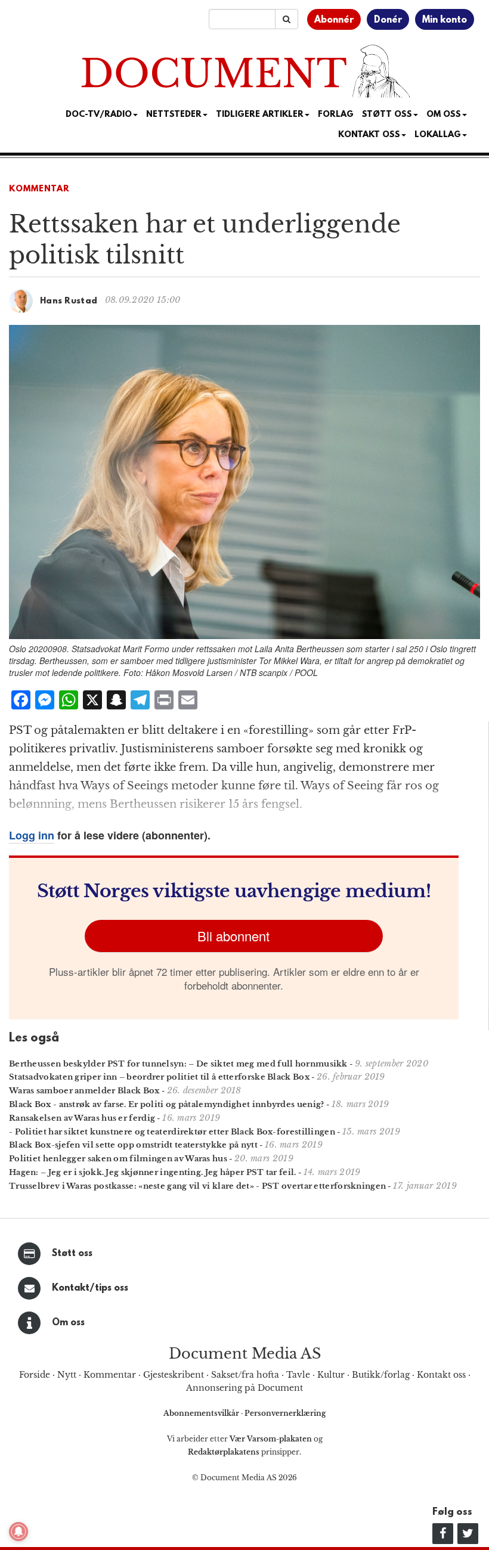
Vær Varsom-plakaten (271, 1438)
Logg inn (31, 835)
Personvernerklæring (285, 1413)
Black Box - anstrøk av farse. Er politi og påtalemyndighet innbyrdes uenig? (166, 1104)
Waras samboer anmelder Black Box (84, 1091)
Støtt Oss (387, 115)
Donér (388, 20)
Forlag (336, 115)
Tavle (298, 1374)
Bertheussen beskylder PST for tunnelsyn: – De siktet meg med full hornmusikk (178, 1064)
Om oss (68, 1323)
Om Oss (443, 115)
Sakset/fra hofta (245, 1374)
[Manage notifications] (18, 1531)
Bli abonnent (233, 935)
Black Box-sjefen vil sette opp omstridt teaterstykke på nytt (133, 1145)
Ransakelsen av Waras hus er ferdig (82, 1118)
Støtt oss (72, 1253)
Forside (34, 1374)
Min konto (444, 20)
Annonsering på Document (244, 1387)
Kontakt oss (369, 135)
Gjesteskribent (173, 1374)
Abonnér (334, 20)
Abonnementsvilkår (202, 1413)
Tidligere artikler (260, 115)
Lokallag (437, 135)
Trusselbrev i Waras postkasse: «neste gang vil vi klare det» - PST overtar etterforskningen (197, 1186)
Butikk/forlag (381, 1374)
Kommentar (39, 189)
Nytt (66, 1374)
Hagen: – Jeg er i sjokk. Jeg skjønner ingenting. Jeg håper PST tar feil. (152, 1172)
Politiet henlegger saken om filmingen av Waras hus (118, 1159)
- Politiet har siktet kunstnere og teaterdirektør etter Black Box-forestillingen (172, 1132)
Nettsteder (174, 115)
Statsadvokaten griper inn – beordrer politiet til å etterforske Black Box (159, 1077)
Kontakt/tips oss (90, 1288)
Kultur (331, 1374)
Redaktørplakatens (223, 1451)
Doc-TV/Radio (99, 115)
